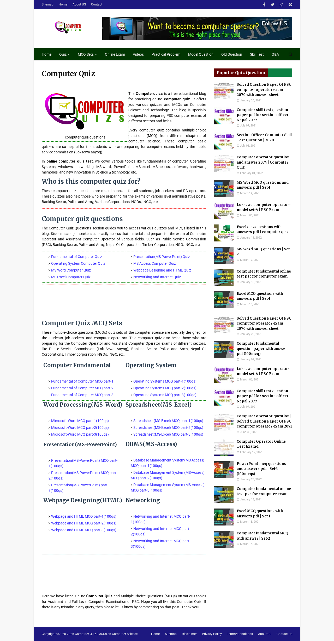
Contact (96, 4)
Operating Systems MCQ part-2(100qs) (164, 388)
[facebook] (264, 4)
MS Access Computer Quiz (154, 263)
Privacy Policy (212, 634)
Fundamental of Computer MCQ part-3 (82, 395)
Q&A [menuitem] (275, 54)
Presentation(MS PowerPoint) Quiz (161, 257)
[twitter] (272, 4)
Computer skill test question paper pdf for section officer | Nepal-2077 (264, 115)
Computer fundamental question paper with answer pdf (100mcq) (262, 348)
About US (79, 4)
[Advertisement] (124, 303)
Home (63, 4)
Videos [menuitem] (138, 54)
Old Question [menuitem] (231, 54)
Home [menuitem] (46, 54)
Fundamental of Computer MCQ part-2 (82, 388)
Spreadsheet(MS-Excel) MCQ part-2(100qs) (168, 427)
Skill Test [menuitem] (257, 54)
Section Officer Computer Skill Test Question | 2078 (264, 137)
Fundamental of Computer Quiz (76, 257)
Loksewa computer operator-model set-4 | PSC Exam (264, 207)
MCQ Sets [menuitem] (86, 54)
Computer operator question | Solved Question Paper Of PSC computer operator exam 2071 (264, 421)
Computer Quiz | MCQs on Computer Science (106, 634)
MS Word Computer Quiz (71, 270)
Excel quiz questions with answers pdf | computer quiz (262, 229)
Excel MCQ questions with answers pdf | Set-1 (260, 296)
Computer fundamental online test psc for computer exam (264, 274)
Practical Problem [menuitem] (166, 54)
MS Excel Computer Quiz (71, 277)
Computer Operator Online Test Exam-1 (261, 444)
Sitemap (47, 4)
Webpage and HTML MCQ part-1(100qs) (83, 516)
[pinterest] (289, 4)
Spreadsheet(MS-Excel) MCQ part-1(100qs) (168, 421)
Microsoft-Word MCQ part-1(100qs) (80, 421)
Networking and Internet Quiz (157, 277)
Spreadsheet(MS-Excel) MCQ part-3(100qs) (168, 434)
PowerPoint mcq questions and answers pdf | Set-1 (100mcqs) (261, 468)
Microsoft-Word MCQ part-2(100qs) (80, 427)
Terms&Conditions (240, 634)
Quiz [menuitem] (63, 54)
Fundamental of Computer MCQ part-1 (82, 381)
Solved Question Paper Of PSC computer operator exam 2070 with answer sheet (264, 89)
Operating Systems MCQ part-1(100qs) (164, 381)
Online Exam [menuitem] (115, 54)
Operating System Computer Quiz (78, 263)
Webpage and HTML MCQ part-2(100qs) (83, 523)
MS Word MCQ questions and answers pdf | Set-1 (263, 185)
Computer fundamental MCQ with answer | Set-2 (262, 536)
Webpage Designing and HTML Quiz (162, 270)
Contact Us (284, 634)
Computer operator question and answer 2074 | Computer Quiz (263, 162)
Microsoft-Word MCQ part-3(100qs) (80, 434)
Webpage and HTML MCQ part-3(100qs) (83, 530)
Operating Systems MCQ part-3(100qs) (164, 395)
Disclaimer (189, 634)
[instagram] (281, 4)
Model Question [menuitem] (200, 54)
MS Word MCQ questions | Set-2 (264, 252)
